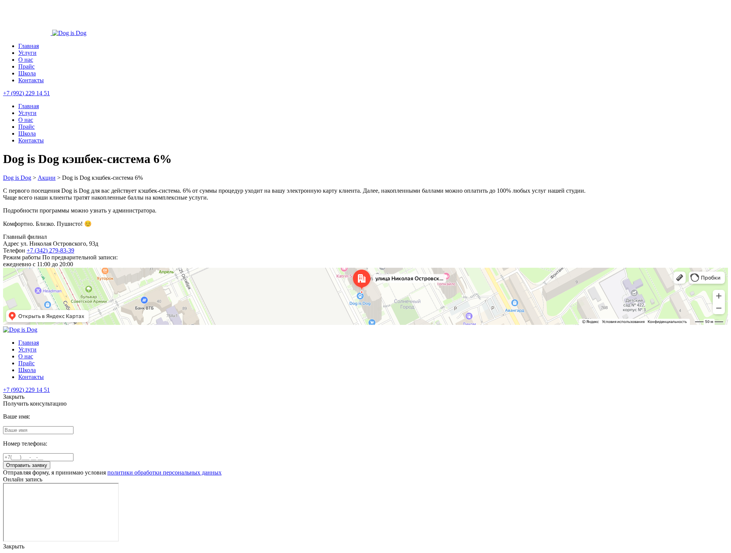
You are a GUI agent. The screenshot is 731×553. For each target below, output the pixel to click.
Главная (28, 46)
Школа (27, 73)
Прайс (26, 66)
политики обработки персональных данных (164, 472)
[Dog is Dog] (27, 33)
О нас (25, 59)
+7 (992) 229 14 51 (26, 93)
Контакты (31, 80)
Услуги (27, 53)
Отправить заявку (26, 465)
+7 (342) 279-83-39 (50, 250)
